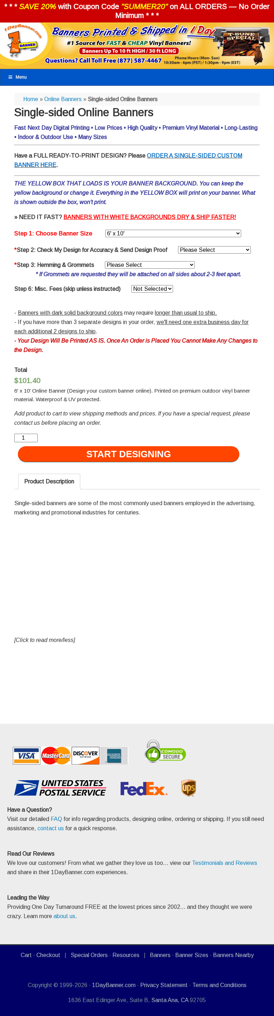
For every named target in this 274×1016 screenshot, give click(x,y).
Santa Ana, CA (169, 1000)
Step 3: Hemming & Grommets (54, 265)
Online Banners (63, 99)
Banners (160, 955)
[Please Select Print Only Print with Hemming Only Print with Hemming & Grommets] (150, 265)
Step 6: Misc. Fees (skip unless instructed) (67, 289)
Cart (26, 955)
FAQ (56, 819)
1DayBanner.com (114, 985)
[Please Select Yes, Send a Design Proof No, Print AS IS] (214, 250)
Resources (125, 955)
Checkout (48, 955)
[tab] (49, 481)
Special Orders (89, 955)
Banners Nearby (233, 955)
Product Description (49, 481)
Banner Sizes (191, 955)
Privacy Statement (164, 985)
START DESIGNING (128, 454)
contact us (50, 828)
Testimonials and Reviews (224, 863)
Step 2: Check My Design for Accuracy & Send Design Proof (90, 250)
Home (30, 99)
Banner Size (75, 233)
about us (64, 916)
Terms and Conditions (219, 985)
